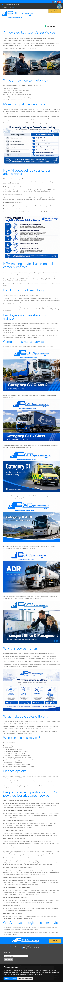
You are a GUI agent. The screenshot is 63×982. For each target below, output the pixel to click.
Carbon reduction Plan (34, 948)
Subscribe (7, 952)
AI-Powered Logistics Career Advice (14, 84)
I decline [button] (13, 978)
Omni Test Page (55, 84)
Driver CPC (44, 78)
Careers (34, 946)
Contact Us (45, 946)
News (33, 84)
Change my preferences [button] (25, 978)
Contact (42, 84)
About (13, 78)
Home (4, 78)
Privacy (25, 948)
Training (23, 78)
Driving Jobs (27, 946)
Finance (33, 78)
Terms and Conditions (55, 946)
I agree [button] (7, 978)
